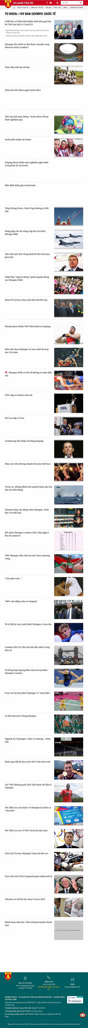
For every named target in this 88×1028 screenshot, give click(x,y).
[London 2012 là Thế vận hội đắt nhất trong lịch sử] (68, 655)
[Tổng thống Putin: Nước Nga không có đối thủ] (68, 216)
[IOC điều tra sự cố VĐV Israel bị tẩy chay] (68, 838)
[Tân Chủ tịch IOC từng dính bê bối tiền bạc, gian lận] (68, 262)
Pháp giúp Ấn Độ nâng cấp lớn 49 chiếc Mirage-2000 (25, 233)
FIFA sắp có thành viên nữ (18, 395)
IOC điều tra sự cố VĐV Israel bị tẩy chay (26, 830)
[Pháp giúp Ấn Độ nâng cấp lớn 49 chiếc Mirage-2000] (68, 239)
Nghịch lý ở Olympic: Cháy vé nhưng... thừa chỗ (28, 740)
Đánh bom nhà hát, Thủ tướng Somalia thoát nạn (28, 924)
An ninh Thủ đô (23, 3)
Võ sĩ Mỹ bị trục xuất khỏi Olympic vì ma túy (28, 624)
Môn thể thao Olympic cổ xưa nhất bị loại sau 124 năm (27, 351)
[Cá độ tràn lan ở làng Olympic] (68, 724)
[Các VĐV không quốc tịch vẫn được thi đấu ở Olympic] (68, 793)
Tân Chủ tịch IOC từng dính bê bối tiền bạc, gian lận (27, 256)
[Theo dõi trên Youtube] (50, 3)
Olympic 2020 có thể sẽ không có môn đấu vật (28, 374)
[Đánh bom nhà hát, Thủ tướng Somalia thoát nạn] (68, 930)
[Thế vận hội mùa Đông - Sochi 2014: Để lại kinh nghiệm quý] (68, 124)
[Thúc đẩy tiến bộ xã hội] (68, 75)
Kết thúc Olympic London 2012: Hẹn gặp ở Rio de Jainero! (27, 534)
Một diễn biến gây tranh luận (20, 185)
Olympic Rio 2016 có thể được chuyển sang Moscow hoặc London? (27, 46)
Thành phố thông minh (78, 7)
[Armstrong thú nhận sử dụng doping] (68, 449)
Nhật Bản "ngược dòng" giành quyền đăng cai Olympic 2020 (27, 278)
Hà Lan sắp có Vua (14, 418)
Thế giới (48, 7)
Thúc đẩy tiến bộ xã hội (17, 67)
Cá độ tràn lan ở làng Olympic (20, 715)
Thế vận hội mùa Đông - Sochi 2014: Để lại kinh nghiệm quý (27, 118)
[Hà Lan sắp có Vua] (68, 426)
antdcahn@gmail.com (72, 987)
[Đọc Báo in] (58, 3)
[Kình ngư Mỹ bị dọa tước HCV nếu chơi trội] (68, 770)
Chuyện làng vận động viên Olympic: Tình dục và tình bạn (27, 511)
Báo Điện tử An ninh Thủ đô (8, 4)
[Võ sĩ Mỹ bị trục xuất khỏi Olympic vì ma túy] (68, 632)
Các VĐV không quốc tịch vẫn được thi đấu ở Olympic (28, 786)
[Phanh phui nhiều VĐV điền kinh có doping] (68, 334)
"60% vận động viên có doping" (21, 601)
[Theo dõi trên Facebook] (47, 3)
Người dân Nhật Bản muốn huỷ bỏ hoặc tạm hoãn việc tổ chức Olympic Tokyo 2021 (27, 32)
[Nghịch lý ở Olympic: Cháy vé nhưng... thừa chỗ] (68, 747)
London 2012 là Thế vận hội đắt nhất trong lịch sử (27, 649)
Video (65, 7)
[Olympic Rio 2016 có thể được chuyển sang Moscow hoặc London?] (68, 52)
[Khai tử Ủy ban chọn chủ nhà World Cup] (68, 308)
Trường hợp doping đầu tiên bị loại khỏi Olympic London (26, 672)
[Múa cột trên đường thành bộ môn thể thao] (68, 472)
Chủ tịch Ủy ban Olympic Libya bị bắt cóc (26, 853)
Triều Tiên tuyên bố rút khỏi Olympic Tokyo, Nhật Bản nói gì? (26, 36)
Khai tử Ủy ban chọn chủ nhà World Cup (26, 299)
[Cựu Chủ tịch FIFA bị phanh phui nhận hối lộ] (68, 884)
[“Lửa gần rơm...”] (68, 586)
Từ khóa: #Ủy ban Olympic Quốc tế (30, 13)
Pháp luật (57, 7)
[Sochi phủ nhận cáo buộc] (68, 147)
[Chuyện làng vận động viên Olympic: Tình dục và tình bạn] (68, 518)
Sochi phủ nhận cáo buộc (18, 139)
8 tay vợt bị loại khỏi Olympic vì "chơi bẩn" (27, 693)
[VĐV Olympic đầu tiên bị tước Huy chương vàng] (68, 563)
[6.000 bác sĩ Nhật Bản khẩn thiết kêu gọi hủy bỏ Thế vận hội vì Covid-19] (68, 29)
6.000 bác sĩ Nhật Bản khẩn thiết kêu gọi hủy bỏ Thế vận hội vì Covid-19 (28, 23)
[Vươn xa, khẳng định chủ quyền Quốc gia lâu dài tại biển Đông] (68, 495)
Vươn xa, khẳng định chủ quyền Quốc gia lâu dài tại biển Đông (28, 488)
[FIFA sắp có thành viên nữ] (68, 403)
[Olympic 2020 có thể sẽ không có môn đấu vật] (68, 380)
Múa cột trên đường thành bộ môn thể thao (28, 463)
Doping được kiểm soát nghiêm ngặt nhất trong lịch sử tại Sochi (26, 164)
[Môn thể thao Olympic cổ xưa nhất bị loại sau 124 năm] (68, 357)
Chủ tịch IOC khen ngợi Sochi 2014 (23, 90)
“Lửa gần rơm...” (13, 578)
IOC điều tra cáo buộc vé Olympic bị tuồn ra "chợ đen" (28, 809)
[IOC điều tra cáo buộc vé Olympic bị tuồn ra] (68, 815)
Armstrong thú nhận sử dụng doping (24, 440)
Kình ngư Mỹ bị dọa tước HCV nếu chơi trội (27, 761)
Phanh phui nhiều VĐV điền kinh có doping (27, 326)
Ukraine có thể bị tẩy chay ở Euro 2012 (25, 899)
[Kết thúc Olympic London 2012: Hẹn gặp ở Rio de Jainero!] (68, 540)
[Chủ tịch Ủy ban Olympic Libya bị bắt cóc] (68, 861)
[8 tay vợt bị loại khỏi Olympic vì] (68, 701)
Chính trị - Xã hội (37, 7)
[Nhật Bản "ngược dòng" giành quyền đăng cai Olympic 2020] (68, 285)
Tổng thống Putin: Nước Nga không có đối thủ (27, 210)
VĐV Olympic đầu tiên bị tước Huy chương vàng (27, 557)
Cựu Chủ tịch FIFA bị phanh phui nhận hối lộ (28, 876)
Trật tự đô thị (22, 7)
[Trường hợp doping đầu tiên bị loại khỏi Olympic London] (68, 678)
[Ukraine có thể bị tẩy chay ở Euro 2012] (68, 907)
